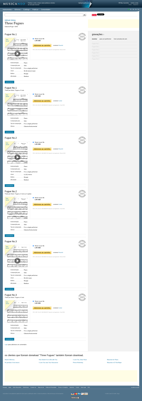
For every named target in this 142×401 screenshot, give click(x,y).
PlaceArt (61, 45)
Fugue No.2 (95, 49)
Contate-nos (33, 387)
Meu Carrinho (124, 3)
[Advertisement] (113, 23)
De (136, 9)
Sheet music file (39, 38)
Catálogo (26, 9)
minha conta (134, 3)
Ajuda (10, 387)
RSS (89, 387)
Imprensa (72, 387)
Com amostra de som (120, 38)
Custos (77, 387)
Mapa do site (41, 387)
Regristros (135, 4)
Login (6, 344)
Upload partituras (83, 3)
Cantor (60, 101)
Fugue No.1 (95, 43)
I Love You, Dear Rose (80, 359)
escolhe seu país (135, 387)
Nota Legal (83, 387)
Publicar (35, 9)
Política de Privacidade (51, 387)
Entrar (130, 4)
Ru (138, 9)
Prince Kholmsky (78, 362)
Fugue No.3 (95, 56)
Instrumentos (7, 9)
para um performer (105, 38)
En (133, 9)
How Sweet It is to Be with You (48, 359)
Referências (26, 387)
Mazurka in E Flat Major (114, 362)
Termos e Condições (63, 387)
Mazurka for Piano (112, 359)
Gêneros (17, 9)
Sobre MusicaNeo (17, 387)
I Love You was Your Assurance (48, 362)
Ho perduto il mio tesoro (12, 362)
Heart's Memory (9, 359)
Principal (5, 387)
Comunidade (45, 9)
